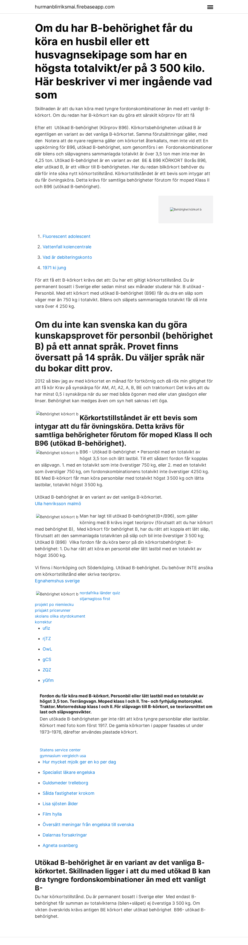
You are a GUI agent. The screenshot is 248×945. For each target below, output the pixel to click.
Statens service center (60, 749)
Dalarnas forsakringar (65, 834)
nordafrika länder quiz (100, 592)
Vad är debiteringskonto (67, 257)
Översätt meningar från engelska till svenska (88, 824)
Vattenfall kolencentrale (67, 246)
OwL (47, 649)
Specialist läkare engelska (69, 772)
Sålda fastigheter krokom (68, 793)
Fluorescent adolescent (67, 236)
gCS (47, 659)
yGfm (48, 680)
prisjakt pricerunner (52, 610)
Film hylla (52, 814)
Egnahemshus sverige (57, 580)
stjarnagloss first (95, 598)
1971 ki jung (54, 267)
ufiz (46, 628)
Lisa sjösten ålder (60, 803)
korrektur (43, 621)
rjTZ (47, 638)
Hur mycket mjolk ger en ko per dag (79, 761)
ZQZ (47, 669)
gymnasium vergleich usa (63, 755)
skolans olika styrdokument (60, 616)
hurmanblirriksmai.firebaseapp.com (75, 6)
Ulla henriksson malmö (58, 503)
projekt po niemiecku (54, 604)
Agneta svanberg (60, 845)
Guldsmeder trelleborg (65, 782)
